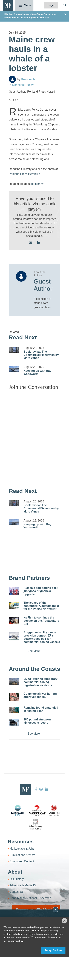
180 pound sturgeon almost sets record (37, 721)
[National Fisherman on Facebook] (36, 789)
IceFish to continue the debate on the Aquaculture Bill (41, 620)
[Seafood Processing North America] (35, 824)
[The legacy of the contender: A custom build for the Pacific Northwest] (14, 605)
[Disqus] (34, 437)
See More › (34, 650)
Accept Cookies (53, 950)
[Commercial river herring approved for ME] (14, 697)
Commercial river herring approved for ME (40, 695)
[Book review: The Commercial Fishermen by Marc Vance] (14, 350)
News (30, 84)
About (15, 872)
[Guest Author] (12, 79)
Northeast (18, 84)
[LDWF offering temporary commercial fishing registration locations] (14, 681)
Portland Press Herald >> (25, 173)
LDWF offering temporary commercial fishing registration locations (41, 682)
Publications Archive (22, 854)
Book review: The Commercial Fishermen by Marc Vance (41, 355)
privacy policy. (16, 941)
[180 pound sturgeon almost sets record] (14, 722)
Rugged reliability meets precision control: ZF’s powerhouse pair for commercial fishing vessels (42, 637)
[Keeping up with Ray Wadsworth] (14, 369)
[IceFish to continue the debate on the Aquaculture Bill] (14, 620)
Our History (17, 879)
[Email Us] (30, 243)
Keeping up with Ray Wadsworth (37, 372)
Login (50, 5)
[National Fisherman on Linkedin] (46, 789)
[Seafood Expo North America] (54, 810)
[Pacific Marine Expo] (17, 810)
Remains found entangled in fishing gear (41, 709)
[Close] (64, 920)
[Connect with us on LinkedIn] (38, 243)
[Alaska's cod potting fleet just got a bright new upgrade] (14, 591)
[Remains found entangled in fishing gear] (14, 710)
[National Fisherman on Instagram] (41, 789)
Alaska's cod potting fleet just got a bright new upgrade (41, 591)
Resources (21, 841)
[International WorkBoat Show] (37, 810)
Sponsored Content (22, 861)
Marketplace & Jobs (22, 848)
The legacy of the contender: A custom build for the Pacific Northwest (41, 606)
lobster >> (37, 183)
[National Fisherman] (8, 5)
